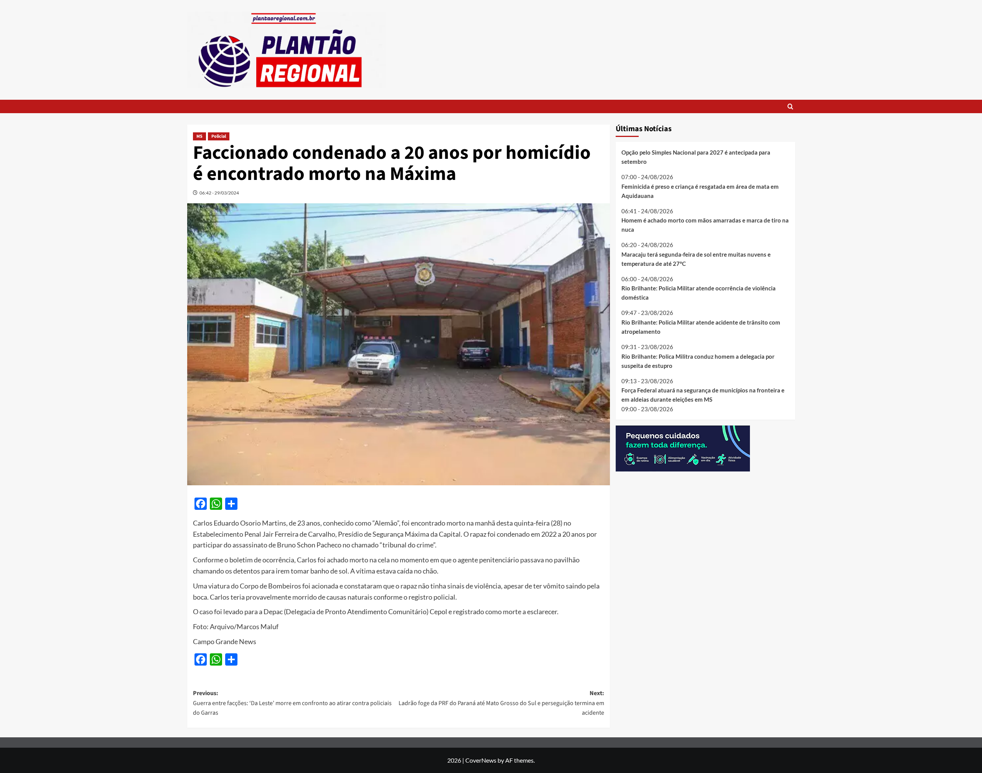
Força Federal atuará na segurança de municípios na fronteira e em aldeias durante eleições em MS (702, 395)
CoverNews (480, 760)
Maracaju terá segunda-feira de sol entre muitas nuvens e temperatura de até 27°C (696, 259)
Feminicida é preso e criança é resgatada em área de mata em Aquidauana (700, 191)
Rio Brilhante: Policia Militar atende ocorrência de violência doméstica (698, 293)
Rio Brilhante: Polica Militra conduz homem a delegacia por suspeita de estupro (697, 361)
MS (199, 136)
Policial (218, 136)
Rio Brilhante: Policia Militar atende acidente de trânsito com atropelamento (700, 327)
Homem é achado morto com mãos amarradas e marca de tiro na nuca (705, 225)
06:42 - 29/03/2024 (219, 193)
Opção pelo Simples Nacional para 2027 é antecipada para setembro (695, 157)
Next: (501, 703)
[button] (790, 106)
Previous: (292, 703)
